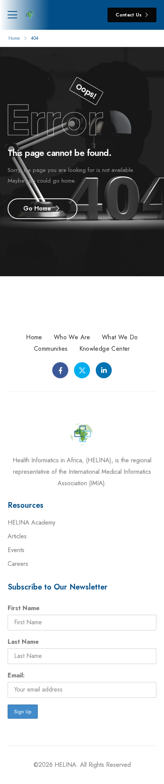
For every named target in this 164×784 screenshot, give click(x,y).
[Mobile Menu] (12, 15)
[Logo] (29, 15)
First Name (24, 608)
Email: (16, 675)
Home (14, 38)
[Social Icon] (60, 370)
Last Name (23, 641)
